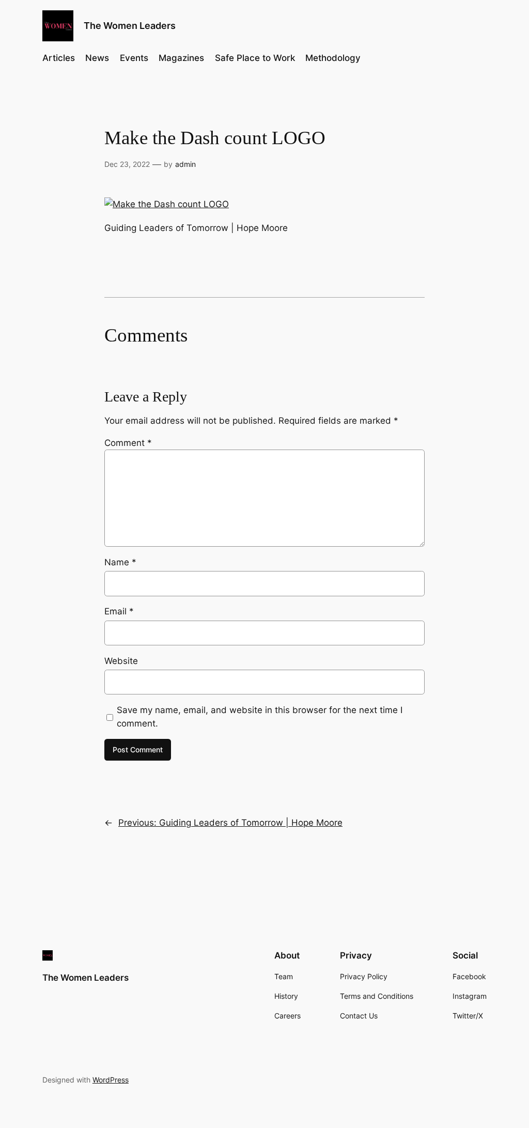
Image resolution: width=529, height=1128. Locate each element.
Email (119, 611)
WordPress (110, 1079)
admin (185, 164)
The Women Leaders (130, 25)
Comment (128, 443)
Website (121, 661)
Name (120, 562)
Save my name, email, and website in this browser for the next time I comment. (259, 717)
